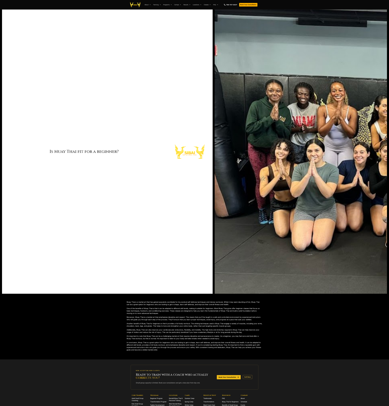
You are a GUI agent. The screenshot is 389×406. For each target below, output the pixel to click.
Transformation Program (158, 402)
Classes (206, 4)
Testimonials (207, 398)
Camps (176, 4)
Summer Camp (189, 398)
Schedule (244, 402)
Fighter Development (157, 405)
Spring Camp (189, 402)
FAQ (214, 4)
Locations (196, 4)
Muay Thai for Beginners (230, 402)
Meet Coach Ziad (209, 405)
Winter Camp (189, 405)
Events (243, 405)
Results (185, 4)
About (147, 4)
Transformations (208, 402)
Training (156, 4)
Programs (166, 4)
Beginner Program (156, 398)
